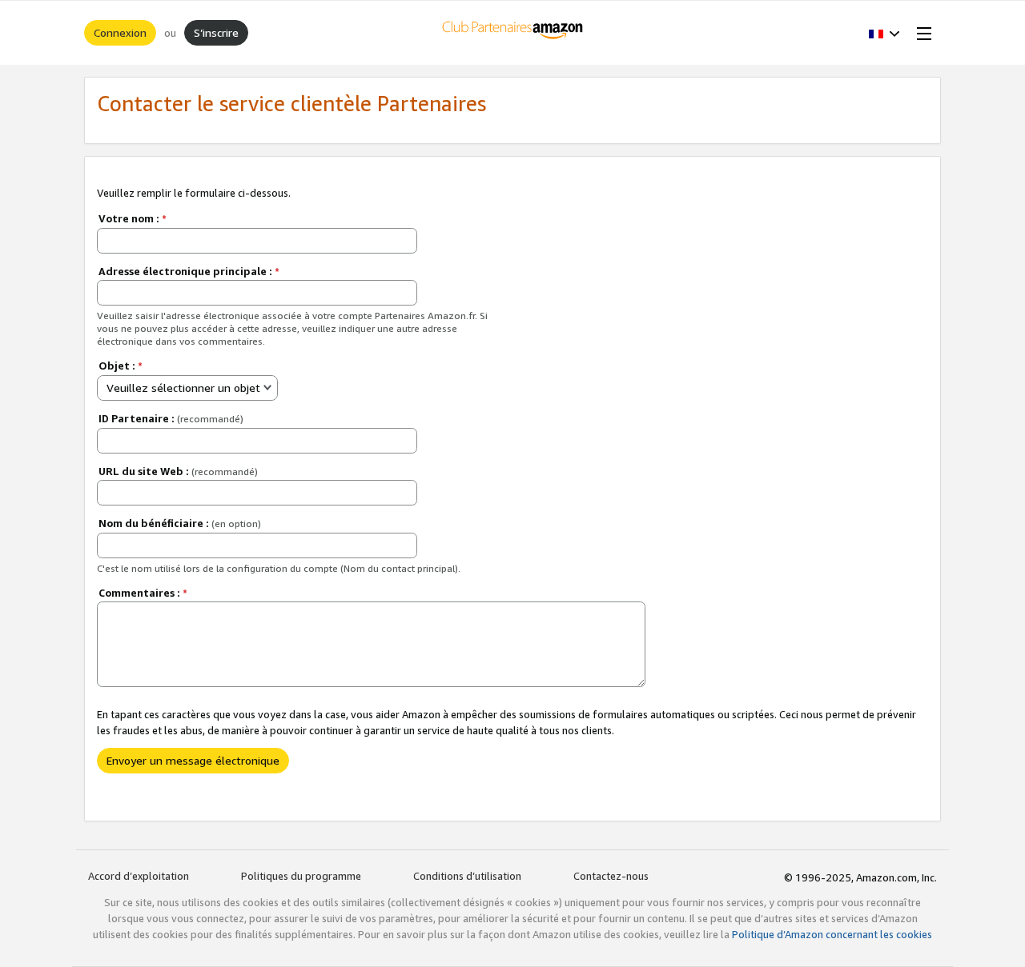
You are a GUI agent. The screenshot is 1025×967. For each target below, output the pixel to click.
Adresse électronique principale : (188, 271)
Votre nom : (132, 218)
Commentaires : (142, 592)
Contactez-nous (611, 875)
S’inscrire (216, 32)
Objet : (120, 365)
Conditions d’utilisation (467, 875)
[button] (884, 32)
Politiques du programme (301, 875)
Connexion (120, 32)
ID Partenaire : (170, 418)
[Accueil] (513, 33)
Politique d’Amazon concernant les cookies (832, 934)
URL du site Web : (178, 471)
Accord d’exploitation (138, 875)
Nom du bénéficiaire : (179, 523)
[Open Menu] (921, 33)
